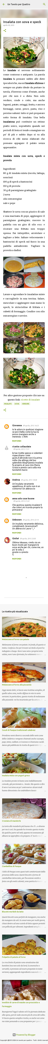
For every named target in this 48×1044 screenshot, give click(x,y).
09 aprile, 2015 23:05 (28, 538)
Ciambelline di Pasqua (11, 866)
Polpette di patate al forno (14, 957)
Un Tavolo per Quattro (18, 4)
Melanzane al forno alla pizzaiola (16, 685)
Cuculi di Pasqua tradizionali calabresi (18, 730)
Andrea (16, 480)
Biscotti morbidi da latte (12, 912)
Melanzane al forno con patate (15, 639)
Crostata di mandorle (11, 821)
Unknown (17, 519)
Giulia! (15, 538)
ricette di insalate (30, 399)
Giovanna (17, 425)
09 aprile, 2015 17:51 (21, 449)
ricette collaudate (21, 446)
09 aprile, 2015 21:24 (21, 501)
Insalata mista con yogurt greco (16, 775)
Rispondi (16, 441)
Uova (17, 404)
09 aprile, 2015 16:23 (31, 425)
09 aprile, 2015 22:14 (31, 520)
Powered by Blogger (25, 1035)
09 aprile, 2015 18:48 (29, 480)
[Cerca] (44, 4)
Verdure (25, 404)
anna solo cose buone (23, 498)
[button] (4, 31)
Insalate (8, 404)
